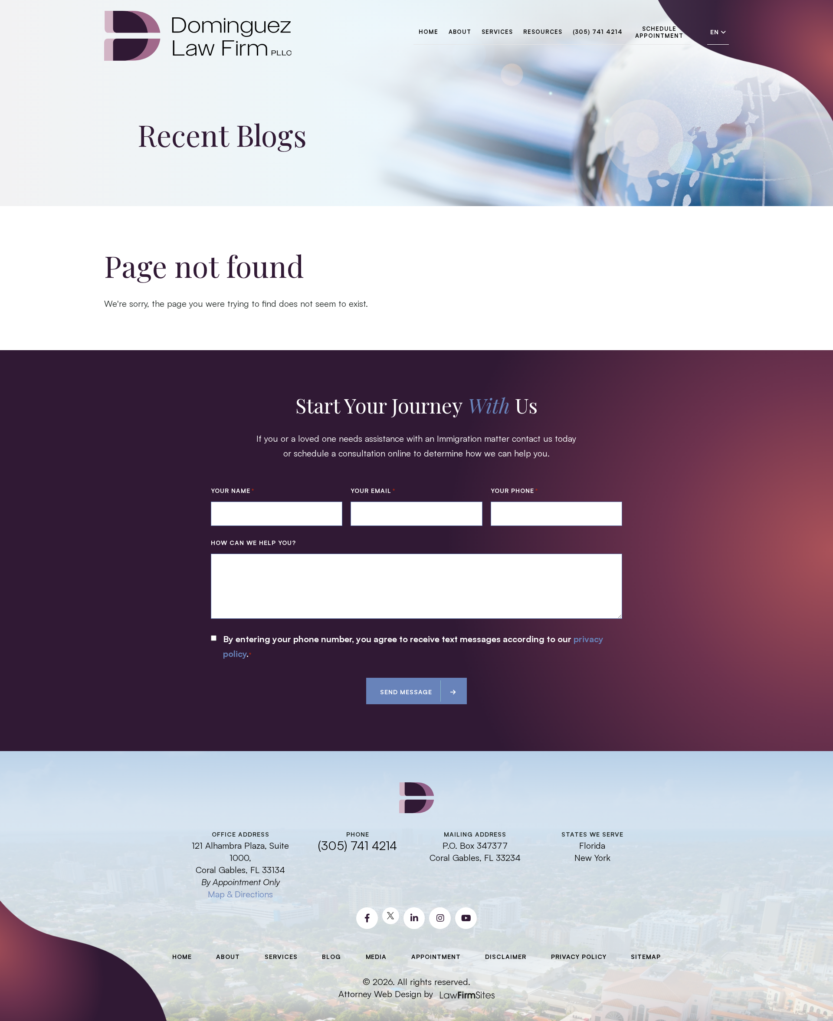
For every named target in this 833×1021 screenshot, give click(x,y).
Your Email (373, 490)
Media (376, 956)
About (460, 31)
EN (714, 32)
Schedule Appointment (659, 32)
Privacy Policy (579, 956)
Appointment (436, 956)
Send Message (406, 692)
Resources (542, 31)
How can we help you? (253, 542)
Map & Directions (240, 894)
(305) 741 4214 (598, 31)
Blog (331, 956)
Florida (592, 845)
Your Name (232, 490)
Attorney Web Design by (385, 993)
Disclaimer (505, 956)
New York (592, 857)
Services (497, 31)
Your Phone (514, 490)
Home (428, 31)
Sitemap (646, 956)
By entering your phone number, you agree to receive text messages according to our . (413, 646)
